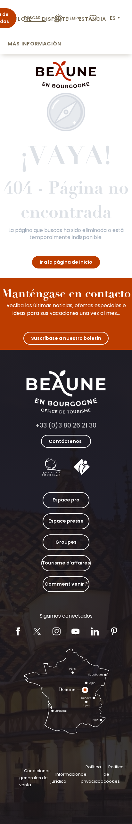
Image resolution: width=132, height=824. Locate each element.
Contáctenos (65, 441)
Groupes (66, 542)
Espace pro (66, 500)
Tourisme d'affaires (66, 563)
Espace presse (66, 521)
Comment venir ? (66, 584)
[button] (115, 18)
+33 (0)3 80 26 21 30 (65, 425)
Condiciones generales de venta (35, 778)
